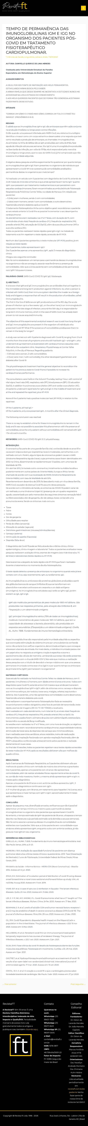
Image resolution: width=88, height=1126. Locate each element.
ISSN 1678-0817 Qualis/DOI (16, 11)
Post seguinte (78, 984)
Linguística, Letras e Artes (36, 57)
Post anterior (9, 984)
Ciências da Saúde (15, 57)
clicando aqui (32, 1029)
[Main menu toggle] (83, 8)
